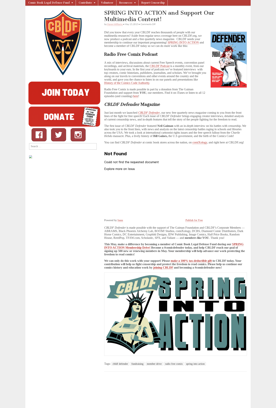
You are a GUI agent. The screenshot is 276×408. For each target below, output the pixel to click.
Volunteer (107, 2)
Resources (125, 2)
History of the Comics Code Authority (126, 82)
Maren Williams (115, 24)
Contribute (85, 2)
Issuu (120, 220)
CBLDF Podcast (160, 66)
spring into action (195, 363)
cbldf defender (120, 363)
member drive (154, 363)
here (135, 96)
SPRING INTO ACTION (183, 42)
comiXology (199, 142)
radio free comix (174, 363)
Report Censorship (153, 2)
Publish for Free (194, 220)
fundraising (137, 363)
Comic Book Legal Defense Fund (49, 2)
